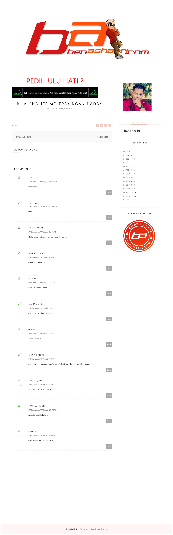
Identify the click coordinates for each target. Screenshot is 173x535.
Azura (32, 431)
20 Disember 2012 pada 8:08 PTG (42, 435)
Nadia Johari (36, 227)
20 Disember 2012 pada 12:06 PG (42, 232)
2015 (128, 192)
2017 (128, 185)
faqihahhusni (37, 406)
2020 (128, 174)
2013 (128, 200)
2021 (128, 170)
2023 (128, 162)
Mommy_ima (35, 253)
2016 (128, 189)
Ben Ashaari (52, 109)
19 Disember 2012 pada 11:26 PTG (42, 206)
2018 (128, 181)
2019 (128, 177)
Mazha (32, 278)
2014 (128, 196)
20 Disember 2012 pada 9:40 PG (41, 384)
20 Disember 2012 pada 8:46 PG (41, 334)
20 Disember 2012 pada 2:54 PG (41, 257)
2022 (128, 166)
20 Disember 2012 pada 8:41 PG (41, 308)
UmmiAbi (33, 329)
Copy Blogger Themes (99, 529)
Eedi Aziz (34, 177)
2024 (128, 159)
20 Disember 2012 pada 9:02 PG (41, 359)
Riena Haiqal (36, 355)
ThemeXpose (84, 529)
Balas (109, 193)
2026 (128, 151)
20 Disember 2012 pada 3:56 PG (41, 283)
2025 (128, 155)
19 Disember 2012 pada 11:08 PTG (42, 182)
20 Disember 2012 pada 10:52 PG (42, 410)
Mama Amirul (36, 304)
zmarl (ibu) (35, 380)
